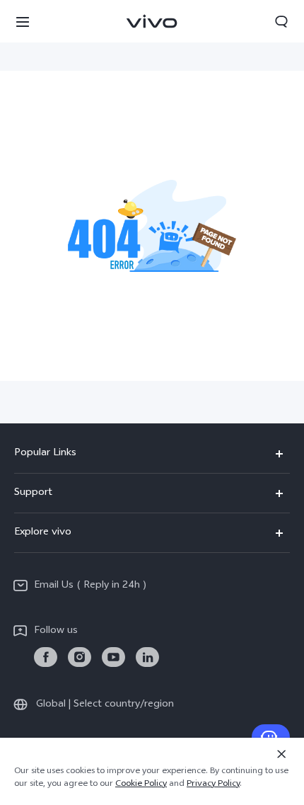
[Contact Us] (271, 737)
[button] (22, 21)
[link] (45, 657)
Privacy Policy (213, 784)
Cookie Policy (141, 784)
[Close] (281, 754)
